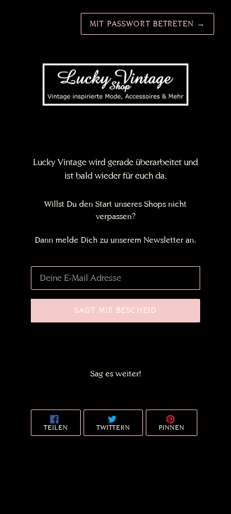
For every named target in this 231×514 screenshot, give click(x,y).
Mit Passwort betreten (147, 23)
